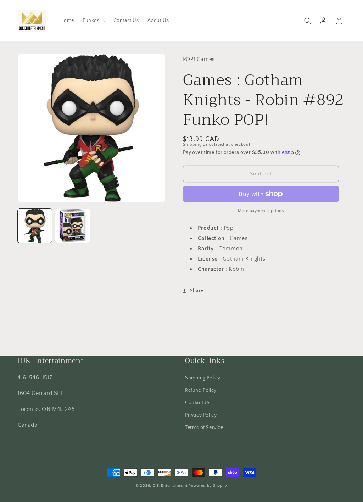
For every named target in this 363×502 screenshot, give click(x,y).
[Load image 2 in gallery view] (72, 226)
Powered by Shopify (208, 486)
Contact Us (198, 403)
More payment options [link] (261, 210)
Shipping (192, 144)
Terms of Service (204, 427)
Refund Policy (201, 390)
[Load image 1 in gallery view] (35, 226)
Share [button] (196, 291)
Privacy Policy (201, 415)
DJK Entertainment (170, 486)
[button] (93, 20)
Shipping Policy (202, 378)
